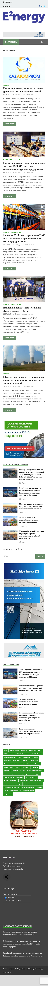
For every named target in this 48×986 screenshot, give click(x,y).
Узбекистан (25, 767)
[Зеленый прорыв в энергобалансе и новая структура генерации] (10, 518)
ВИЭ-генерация (9, 754)
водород (37, 774)
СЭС (11, 767)
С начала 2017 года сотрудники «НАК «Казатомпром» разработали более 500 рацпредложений (24, 238)
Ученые (6, 770)
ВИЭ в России (37, 754)
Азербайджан (14, 750)
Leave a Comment (28, 94)
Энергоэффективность (34, 770)
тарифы (39, 787)
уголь (6, 790)
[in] (41, 6)
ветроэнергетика (26, 774)
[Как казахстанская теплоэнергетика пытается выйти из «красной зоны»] (10, 729)
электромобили (15, 790)
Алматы (24, 750)
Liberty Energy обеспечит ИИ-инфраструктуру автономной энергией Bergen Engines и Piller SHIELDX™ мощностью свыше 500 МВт (31, 474)
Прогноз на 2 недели (13, 900)
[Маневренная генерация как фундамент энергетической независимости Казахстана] (10, 504)
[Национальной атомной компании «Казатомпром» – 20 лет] (24, 289)
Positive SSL (7, 972)
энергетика (8, 794)
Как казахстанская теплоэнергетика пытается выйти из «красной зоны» (30, 731)
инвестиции (23, 780)
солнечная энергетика (11, 787)
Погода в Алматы (10, 894)
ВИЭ (39, 750)
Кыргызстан (33, 760)
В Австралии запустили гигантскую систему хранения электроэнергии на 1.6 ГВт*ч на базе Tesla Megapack (22, 944)
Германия (26, 757)
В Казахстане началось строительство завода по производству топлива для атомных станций (24, 380)
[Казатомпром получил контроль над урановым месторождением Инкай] (24, 70)
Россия (37, 764)
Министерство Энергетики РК (14, 764)
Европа (35, 757)
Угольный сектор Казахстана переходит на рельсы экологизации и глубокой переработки (31, 534)
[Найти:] (24, 556)
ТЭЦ (17, 767)
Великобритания (9, 757)
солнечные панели (28, 787)
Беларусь (32, 750)
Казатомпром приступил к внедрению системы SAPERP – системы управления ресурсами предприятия (24, 166)
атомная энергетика (11, 774)
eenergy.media (16, 866)
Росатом (30, 764)
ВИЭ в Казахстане (23, 754)
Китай (25, 760)
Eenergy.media (8, 160)
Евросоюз (7, 760)
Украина (35, 767)
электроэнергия (28, 790)
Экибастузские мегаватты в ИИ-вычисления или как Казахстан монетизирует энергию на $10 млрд (31, 491)
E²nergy (17, 94)
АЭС (5, 750)
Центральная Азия (18, 770)
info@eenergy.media (17, 863)
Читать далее (9, 123)
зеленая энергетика (10, 780)
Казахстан (16, 760)
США (6, 767)
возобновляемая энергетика (13, 777)
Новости (6, 85)
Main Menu (12, 42)
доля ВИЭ (33, 777)
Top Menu (9, 2)
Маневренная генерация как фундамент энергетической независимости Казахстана (31, 506)
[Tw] (44, 6)
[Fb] (39, 6)
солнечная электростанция (33, 784)
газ (27, 777)
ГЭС (19, 757)
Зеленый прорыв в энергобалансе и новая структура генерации (28, 519)
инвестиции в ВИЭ (36, 780)
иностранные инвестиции (12, 784)
